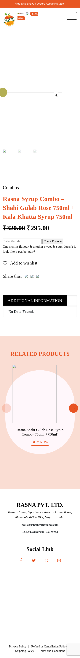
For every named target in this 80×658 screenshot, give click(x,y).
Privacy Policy (17, 646)
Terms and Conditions (52, 650)
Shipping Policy (24, 650)
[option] (40, 408)
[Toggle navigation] (72, 16)
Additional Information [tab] (35, 300)
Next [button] (73, 408)
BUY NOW (40, 442)
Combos (11, 187)
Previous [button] (6, 408)
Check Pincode (53, 241)
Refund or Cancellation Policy (49, 646)
